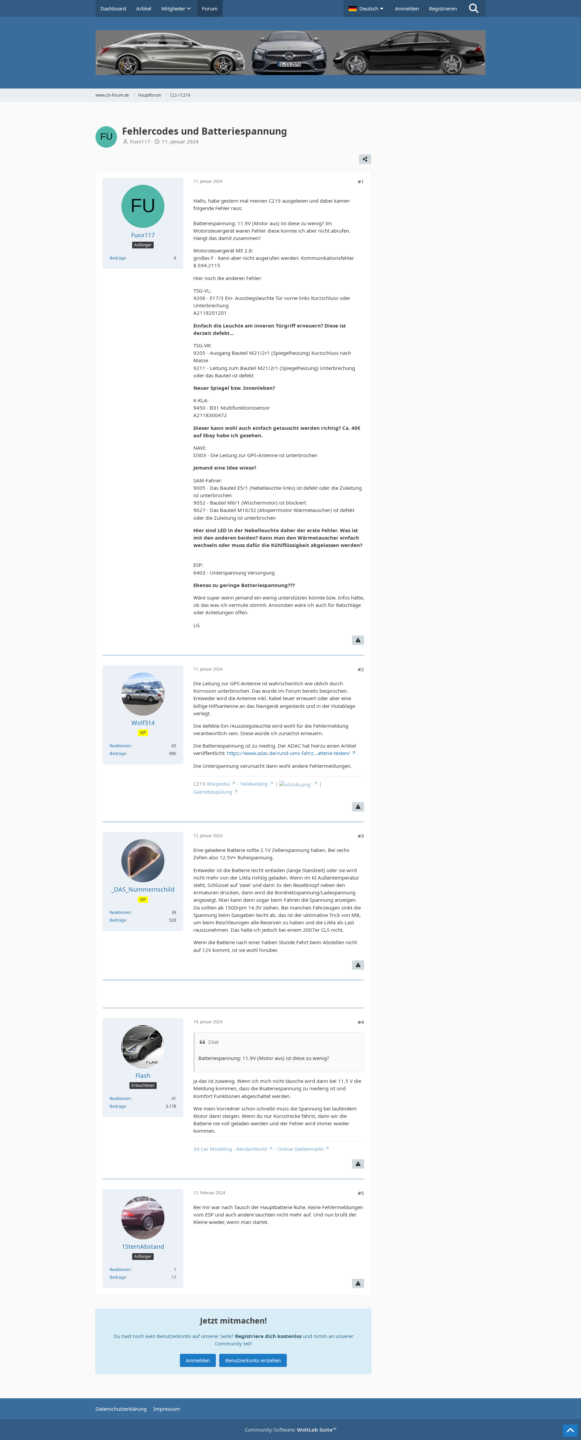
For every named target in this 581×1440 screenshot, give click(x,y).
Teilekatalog (254, 783)
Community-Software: (291, 1429)
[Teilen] (365, 159)
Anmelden (407, 8)
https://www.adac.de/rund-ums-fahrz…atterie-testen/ (288, 753)
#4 (361, 1022)
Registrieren (443, 8)
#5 (361, 1193)
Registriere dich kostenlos (268, 1336)
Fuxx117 (140, 141)
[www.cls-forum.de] (290, 52)
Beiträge (118, 258)
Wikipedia (218, 783)
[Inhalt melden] (358, 640)
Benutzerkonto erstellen (253, 1360)
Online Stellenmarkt (300, 1148)
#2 (361, 669)
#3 (361, 835)
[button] (367, 8)
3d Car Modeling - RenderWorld (230, 1148)
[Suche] (474, 8)
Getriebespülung (212, 791)
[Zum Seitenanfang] (570, 1431)
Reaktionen (120, 746)
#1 (361, 181)
